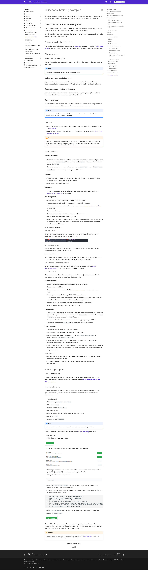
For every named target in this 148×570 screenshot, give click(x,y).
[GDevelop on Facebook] (40, 567)
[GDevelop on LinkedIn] (43, 567)
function (98, 206)
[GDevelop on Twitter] (33, 567)
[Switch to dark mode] (110, 2)
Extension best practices (54, 193)
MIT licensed (53, 128)
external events (88, 206)
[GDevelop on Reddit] (30, 567)
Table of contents (111, 9)
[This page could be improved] (75, 547)
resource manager (78, 290)
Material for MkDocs (34, 563)
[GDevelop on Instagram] (37, 567)
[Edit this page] (102, 10)
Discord (77, 46)
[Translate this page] (106, 2)
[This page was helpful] (73, 547)
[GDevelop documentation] (25, 2)
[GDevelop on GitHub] (24, 567)
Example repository (83, 431)
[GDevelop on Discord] (27, 567)
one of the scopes (88, 536)
